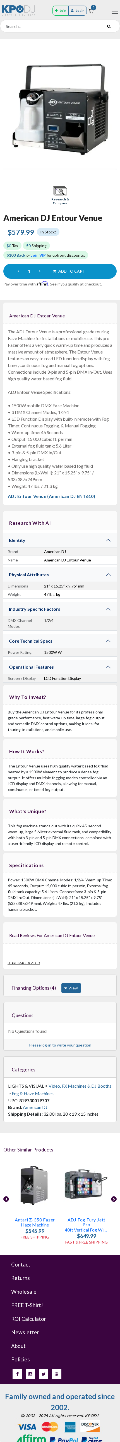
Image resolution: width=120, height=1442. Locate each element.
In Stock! (48, 232)
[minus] (18, 271)
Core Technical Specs (30, 640)
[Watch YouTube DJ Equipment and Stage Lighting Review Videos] (56, 1374)
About (18, 1346)
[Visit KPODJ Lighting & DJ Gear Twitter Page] (43, 1374)
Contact (20, 1264)
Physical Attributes (29, 574)
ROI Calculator (28, 1318)
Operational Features (31, 667)
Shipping (36, 245)
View (72, 987)
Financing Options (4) (34, 988)
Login (80, 10)
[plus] (40, 271)
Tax (12, 245)
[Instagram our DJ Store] (30, 1374)
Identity (17, 540)
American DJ (35, 1107)
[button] (60, 196)
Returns (20, 1278)
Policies (20, 1359)
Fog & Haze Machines (33, 1093)
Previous (6, 1199)
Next (114, 1199)
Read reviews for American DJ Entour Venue (52, 935)
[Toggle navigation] (115, 11)
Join (63, 10)
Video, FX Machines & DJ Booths (80, 1085)
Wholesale (24, 1291)
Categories (23, 1070)
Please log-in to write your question (60, 1045)
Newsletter (25, 1332)
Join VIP (38, 255)
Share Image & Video (24, 963)
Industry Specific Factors (34, 609)
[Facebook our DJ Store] (17, 1374)
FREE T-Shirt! (27, 1305)
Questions (22, 1015)
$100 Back (16, 255)
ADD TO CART (71, 271)
